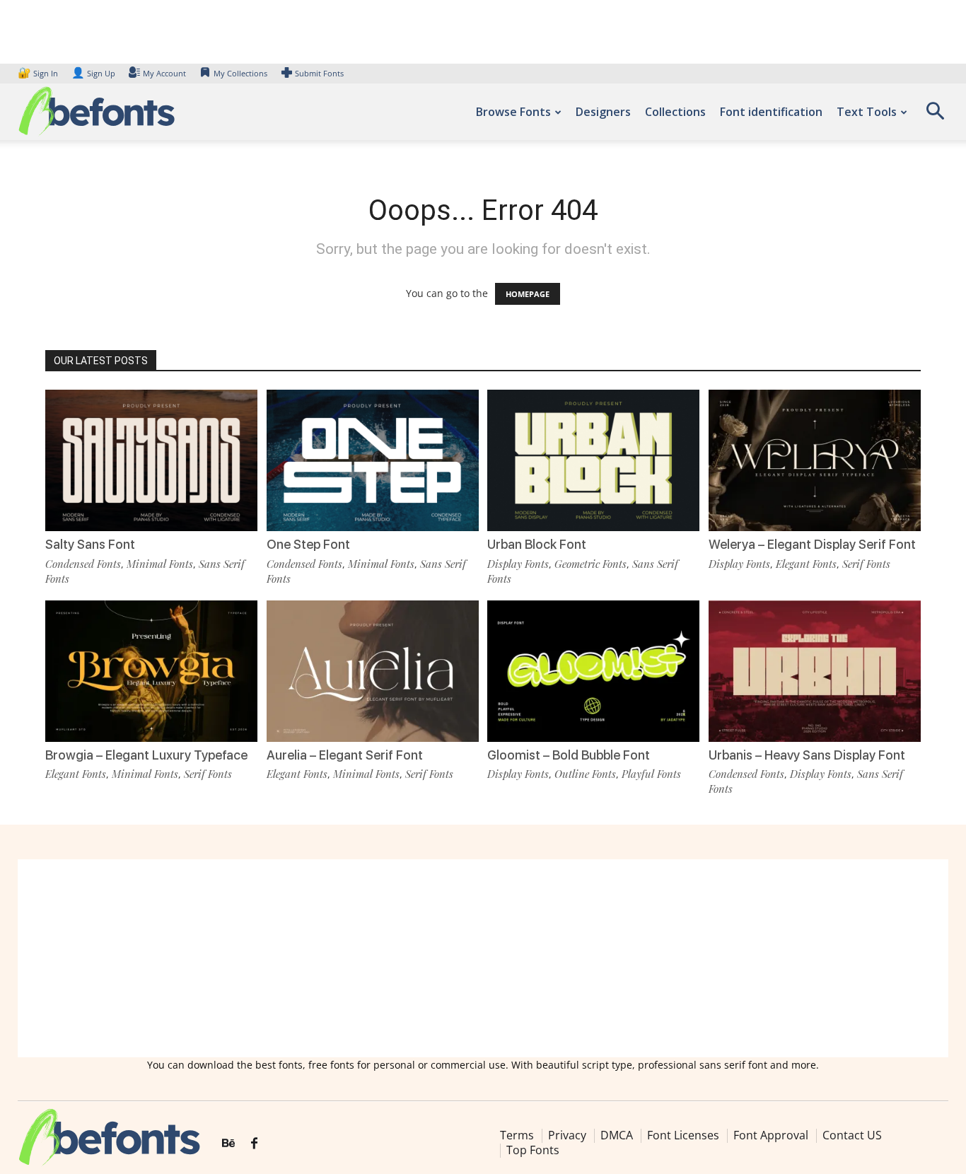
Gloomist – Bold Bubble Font (568, 755)
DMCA (616, 1135)
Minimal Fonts (160, 564)
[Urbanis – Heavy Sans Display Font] (815, 671)
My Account (164, 73)
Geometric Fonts (590, 564)
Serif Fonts (866, 564)
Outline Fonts (585, 774)
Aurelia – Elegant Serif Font (345, 755)
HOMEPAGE (527, 294)
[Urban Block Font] (593, 460)
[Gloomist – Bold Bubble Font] (593, 671)
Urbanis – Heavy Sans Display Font (807, 755)
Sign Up (93, 73)
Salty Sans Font (90, 544)
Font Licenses (683, 1135)
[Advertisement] (483, 958)
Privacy (567, 1135)
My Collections (240, 73)
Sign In (39, 73)
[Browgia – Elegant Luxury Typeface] (151, 671)
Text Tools (867, 112)
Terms (517, 1135)
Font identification (771, 112)
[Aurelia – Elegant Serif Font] (373, 671)
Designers (603, 112)
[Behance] (228, 1143)
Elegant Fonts (806, 564)
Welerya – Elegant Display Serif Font (812, 544)
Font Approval (770, 1135)
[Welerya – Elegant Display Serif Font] (815, 460)
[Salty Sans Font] (151, 460)
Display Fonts (518, 564)
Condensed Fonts (83, 564)
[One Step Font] (373, 460)
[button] (935, 115)
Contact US (852, 1135)
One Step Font (308, 544)
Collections (675, 112)
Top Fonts (532, 1150)
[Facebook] (254, 1143)
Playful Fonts (651, 774)
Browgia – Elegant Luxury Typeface (146, 755)
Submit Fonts (319, 73)
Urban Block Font (536, 544)
